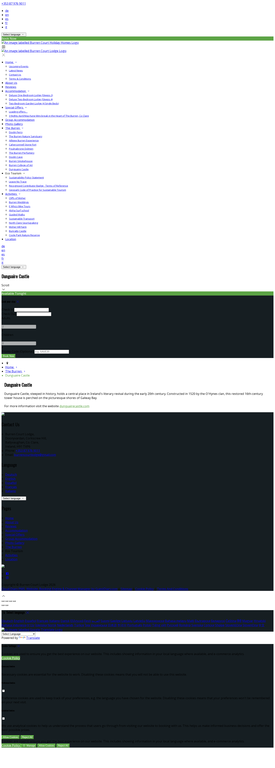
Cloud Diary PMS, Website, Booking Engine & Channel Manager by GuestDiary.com (59, 589)
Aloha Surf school (19, 210)
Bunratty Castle (17, 231)
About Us (11, 83)
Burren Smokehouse (21, 161)
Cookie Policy (144, 589)
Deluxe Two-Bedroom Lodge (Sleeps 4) (31, 99)
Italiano (10, 491)
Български (202, 621)
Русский (172, 625)
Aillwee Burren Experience (24, 140)
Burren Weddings (19, 202)
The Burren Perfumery (21, 152)
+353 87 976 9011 (13, 3)
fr (6, 23)
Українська (99, 625)
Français (11, 487)
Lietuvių (127, 621)
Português (134, 625)
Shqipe (219, 625)
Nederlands (65, 625)
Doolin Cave (16, 157)
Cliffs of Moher (17, 198)
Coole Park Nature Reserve (24, 235)
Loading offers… (18, 111)
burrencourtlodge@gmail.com (35, 455)
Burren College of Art (21, 165)
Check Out (8, 314)
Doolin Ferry (16, 132)
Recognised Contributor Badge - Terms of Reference (38, 185)
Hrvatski (260, 621)
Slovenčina (250, 625)
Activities (11, 194)
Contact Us (15, 74)
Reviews (10, 87)
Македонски (155, 621)
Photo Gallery (14, 124)
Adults (5, 318)
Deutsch (11, 474)
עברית (30, 625)
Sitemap (126, 589)
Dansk (65, 621)
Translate (33, 638)
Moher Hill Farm (18, 227)
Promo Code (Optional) (17, 351)
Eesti (87, 621)
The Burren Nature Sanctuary (25, 136)
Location (10, 239)
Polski (147, 625)
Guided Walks (17, 214)
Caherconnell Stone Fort (22, 144)
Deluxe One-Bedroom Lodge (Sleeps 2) (31, 95)
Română (185, 625)
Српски (209, 625)
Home (9, 62)
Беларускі (218, 621)
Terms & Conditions (20, 78)
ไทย (87, 625)
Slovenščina (233, 625)
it (6, 27)
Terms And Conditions (172, 589)
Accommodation (16, 91)
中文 (262, 625)
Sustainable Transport (21, 218)
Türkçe (79, 625)
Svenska (197, 625)
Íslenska (41, 625)
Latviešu (139, 621)
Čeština (231, 621)
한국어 (121, 625)
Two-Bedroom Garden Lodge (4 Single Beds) (34, 103)
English (10, 479)
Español (10, 483)
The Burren (13, 128)
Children (7, 335)
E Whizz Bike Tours (19, 206)
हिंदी (239, 621)
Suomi (105, 621)
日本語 (112, 625)
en (7, 15)
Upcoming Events (18, 66)
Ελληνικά (76, 621)
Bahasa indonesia (13, 625)
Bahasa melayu (175, 621)
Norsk (52, 625)
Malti (190, 621)
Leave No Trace (18, 181)
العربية (96, 621)
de (7, 11)
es (6, 19)
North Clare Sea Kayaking (23, 222)
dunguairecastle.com (74, 406)
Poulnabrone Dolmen (21, 148)
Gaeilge (115, 621)
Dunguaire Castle (19, 169)
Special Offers (14, 107)
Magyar (247, 621)
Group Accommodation (20, 120)
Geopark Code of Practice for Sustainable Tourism (37, 190)
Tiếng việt (159, 625)
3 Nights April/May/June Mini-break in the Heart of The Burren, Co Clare (49, 115)
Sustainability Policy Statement (26, 177)
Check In (7, 309)
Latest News (16, 70)
